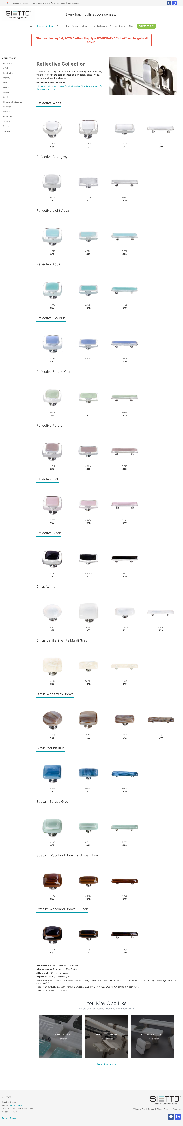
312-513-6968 (15, 1105)
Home (31, 26)
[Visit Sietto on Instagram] (174, 3)
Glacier (6, 97)
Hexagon (7, 107)
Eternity (6, 78)
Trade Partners (72, 26)
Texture (6, 131)
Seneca (6, 121)
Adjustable (7, 63)
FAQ (131, 26)
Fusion (6, 87)
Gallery (60, 26)
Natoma (6, 111)
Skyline (6, 126)
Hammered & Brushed (12, 102)
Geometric (7, 92)
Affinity (6, 68)
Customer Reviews (118, 26)
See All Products (105, 1064)
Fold (5, 82)
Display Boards (100, 26)
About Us (86, 26)
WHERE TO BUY (146, 26)
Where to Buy (139, 1109)
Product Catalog (9, 1118)
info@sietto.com (74, 3)
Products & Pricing (45, 26)
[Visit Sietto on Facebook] (169, 3)
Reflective (7, 116)
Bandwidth (8, 73)
